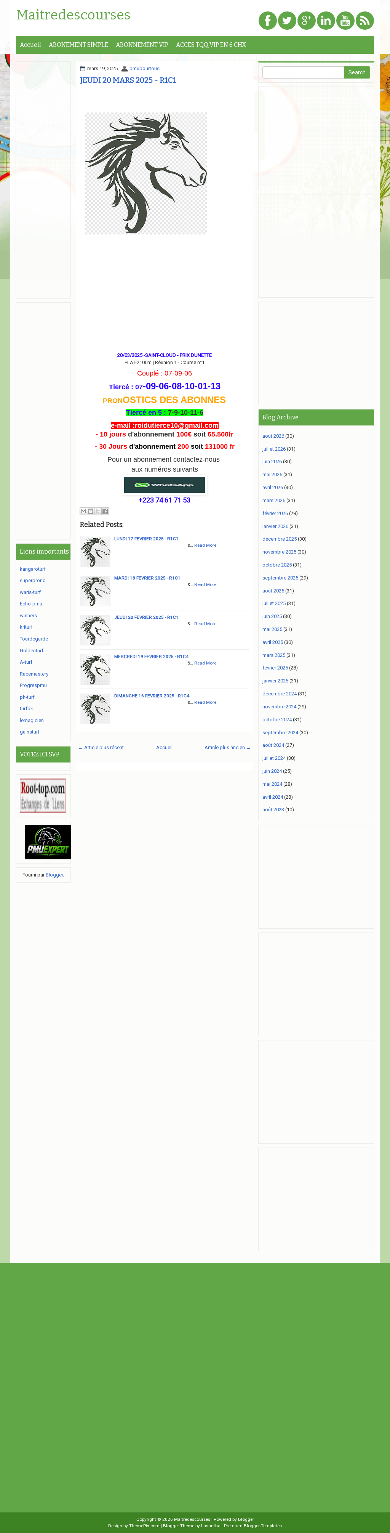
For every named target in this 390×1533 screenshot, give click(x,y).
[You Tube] (345, 21)
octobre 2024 (277, 719)
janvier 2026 (275, 526)
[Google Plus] (306, 21)
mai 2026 (272, 474)
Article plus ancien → (228, 747)
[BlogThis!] (90, 511)
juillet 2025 (274, 603)
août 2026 (273, 436)
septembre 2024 (280, 732)
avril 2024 (272, 797)
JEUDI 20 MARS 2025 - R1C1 (128, 80)
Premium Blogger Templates (253, 1525)
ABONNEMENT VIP (142, 44)
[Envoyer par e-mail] (83, 511)
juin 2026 (272, 461)
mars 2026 (273, 500)
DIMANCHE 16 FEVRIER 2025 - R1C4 (151, 695)
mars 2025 (273, 655)
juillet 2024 (274, 758)
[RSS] (365, 21)
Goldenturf (31, 650)
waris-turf (30, 592)
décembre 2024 (279, 694)
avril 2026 (272, 487)
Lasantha (211, 1525)
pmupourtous (144, 68)
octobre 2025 (277, 565)
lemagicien (32, 720)
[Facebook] (268, 21)
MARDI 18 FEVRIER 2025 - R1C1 (147, 578)
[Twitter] (287, 21)
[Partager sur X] (98, 511)
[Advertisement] (164, 291)
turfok (26, 708)
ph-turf (27, 697)
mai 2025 (272, 629)
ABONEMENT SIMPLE (78, 44)
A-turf (26, 662)
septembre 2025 (280, 578)
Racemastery (34, 674)
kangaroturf (33, 569)
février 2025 (275, 668)
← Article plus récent (101, 747)
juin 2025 (272, 616)
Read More (205, 545)
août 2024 (273, 745)
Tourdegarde (34, 639)
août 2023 (273, 809)
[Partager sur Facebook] (105, 511)
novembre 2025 (279, 552)
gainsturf (30, 732)
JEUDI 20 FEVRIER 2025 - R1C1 (146, 617)
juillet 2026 (274, 449)
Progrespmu (33, 685)
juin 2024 (272, 771)
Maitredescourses (73, 15)
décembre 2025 (279, 539)
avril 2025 (272, 642)
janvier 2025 (275, 681)
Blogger (54, 875)
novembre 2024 (279, 707)
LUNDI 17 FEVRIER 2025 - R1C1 (146, 538)
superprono (33, 580)
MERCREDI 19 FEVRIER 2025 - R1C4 (151, 656)
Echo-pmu (31, 604)
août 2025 (273, 591)
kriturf (26, 627)
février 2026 (275, 513)
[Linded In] (326, 21)
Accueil (30, 44)
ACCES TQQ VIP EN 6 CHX (211, 44)
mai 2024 (272, 784)
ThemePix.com (144, 1525)
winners (28, 615)
